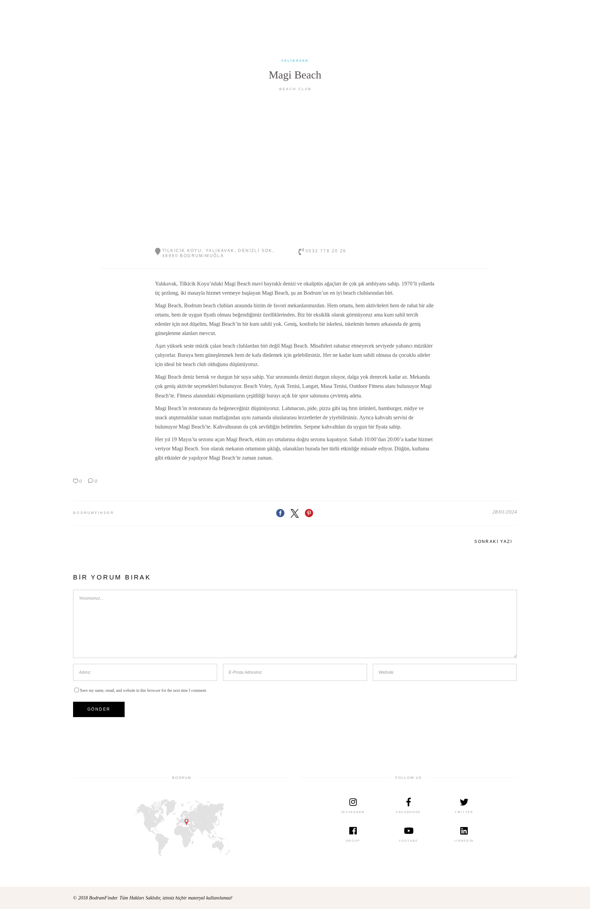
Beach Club (295, 89)
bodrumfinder (93, 513)
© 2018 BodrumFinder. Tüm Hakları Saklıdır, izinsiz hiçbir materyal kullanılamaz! (153, 897)
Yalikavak (295, 60)
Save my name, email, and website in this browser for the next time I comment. (143, 690)
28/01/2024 (504, 512)
